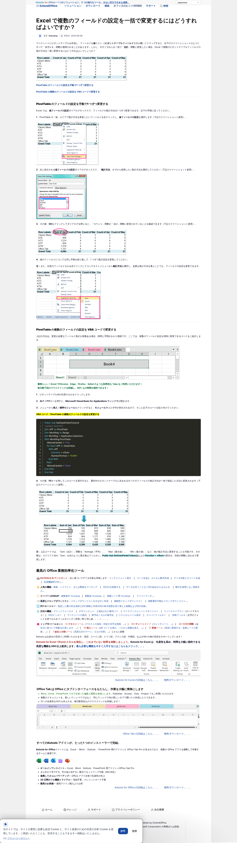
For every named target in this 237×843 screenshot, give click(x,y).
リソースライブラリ (174, 611)
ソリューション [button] (72, 5)
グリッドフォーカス (63, 611)
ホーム (49, 809)
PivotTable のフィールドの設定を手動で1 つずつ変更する (64, 85)
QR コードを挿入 (108, 627)
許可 (123, 831)
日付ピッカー (54, 615)
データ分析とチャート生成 (187, 578)
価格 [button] (107, 5)
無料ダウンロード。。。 (177, 679)
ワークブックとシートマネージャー (140, 611)
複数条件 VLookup (70, 596)
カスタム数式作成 (160, 578)
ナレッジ (72, 809)
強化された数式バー (108, 611)
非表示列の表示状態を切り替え (108, 606)
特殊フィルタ (178, 615)
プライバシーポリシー (127, 809)
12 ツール (74, 624)
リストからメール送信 (130, 615)
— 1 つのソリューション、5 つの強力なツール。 (82, 2)
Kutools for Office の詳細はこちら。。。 (137, 787)
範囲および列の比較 (136, 606)
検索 (165, 5)
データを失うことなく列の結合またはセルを (148, 587)
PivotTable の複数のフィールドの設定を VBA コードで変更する (68, 91)
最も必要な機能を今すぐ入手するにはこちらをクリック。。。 (110, 646)
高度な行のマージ (83, 631)
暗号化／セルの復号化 (103, 615)
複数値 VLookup (93, 596)
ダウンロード (93, 5)
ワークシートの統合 (77, 615)
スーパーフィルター (156, 615)
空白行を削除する (112, 587)
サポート (151, 5)
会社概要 (159, 809)
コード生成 (142, 578)
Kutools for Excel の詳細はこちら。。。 (137, 679)
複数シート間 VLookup (118, 596)
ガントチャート (160, 624)
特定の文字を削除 (112, 624)
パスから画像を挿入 (129, 627)
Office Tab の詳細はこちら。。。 (141, 733)
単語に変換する (172, 627)
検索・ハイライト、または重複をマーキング (75, 587)
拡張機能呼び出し (52, 582)
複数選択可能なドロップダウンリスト (166, 601)
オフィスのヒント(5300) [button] (128, 5)
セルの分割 (99, 631)
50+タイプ (141, 624)
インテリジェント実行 (120, 578)
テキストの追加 (93, 624)
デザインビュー (86, 611)
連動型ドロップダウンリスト (128, 601)
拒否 (134, 831)
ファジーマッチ (144, 596)
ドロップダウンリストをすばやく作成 (89, 601)
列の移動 (86, 606)
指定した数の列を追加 (69, 606)
